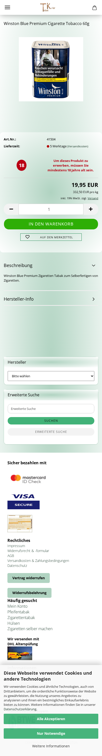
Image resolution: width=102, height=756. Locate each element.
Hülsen (13, 623)
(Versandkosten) (77, 146)
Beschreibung (18, 265)
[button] (11, 209)
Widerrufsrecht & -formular (28, 550)
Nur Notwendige (51, 733)
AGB (10, 555)
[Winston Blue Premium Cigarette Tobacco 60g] (51, 67)
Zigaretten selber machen (29, 628)
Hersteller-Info (19, 299)
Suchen (51, 421)
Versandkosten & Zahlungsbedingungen (38, 560)
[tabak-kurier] (51, 7)
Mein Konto (17, 606)
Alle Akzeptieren (51, 718)
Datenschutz (17, 565)
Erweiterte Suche (51, 432)
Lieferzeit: (12, 146)
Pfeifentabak (18, 612)
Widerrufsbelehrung (29, 592)
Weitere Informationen (51, 746)
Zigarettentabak (21, 617)
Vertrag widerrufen (28, 578)
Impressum (16, 545)
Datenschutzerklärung (20, 709)
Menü (7, 7)
